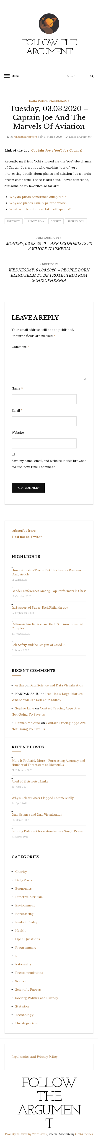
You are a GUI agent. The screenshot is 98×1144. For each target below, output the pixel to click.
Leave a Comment (80, 136)
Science (56, 221)
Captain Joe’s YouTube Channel (57, 150)
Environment (25, 905)
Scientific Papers (28, 989)
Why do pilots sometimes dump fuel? (37, 197)
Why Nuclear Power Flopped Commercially (43, 798)
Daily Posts (38, 100)
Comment (20, 347)
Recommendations (29, 973)
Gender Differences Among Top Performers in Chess (49, 591)
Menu (13, 76)
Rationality (23, 964)
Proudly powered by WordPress (26, 1134)
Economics (23, 888)
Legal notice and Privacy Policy (34, 1057)
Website (18, 432)
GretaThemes (84, 1134)
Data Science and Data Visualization (56, 685)
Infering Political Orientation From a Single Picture (48, 831)
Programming (25, 947)
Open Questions (27, 939)
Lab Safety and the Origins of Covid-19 (39, 645)
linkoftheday (35, 221)
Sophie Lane (24, 708)
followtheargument (25, 136)
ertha (19, 685)
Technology (59, 100)
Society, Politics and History (36, 998)
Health (20, 931)
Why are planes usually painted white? (38, 203)
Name (17, 388)
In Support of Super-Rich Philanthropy (40, 607)
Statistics (22, 1006)
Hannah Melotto (27, 723)
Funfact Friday (26, 922)
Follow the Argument (49, 47)
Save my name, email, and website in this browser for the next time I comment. (49, 464)
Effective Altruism (29, 897)
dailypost (13, 221)
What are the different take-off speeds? (40, 209)
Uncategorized (26, 1023)
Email (17, 410)
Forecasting (24, 914)
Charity (21, 872)
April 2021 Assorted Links (30, 781)
